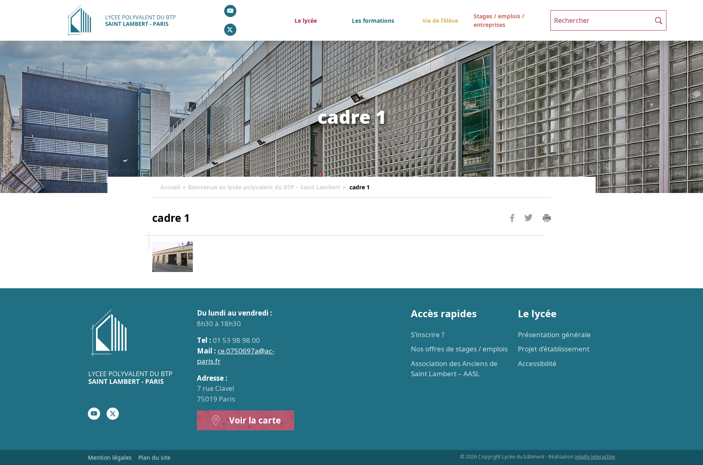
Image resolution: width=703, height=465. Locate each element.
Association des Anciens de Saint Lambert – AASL (454, 369)
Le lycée (306, 20)
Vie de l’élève (440, 20)
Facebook (512, 233)
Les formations (373, 20)
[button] (658, 20)
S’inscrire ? (427, 334)
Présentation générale (554, 334)
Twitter (528, 231)
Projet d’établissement (553, 348)
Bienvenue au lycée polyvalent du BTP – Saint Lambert (264, 187)
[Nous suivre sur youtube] (230, 11)
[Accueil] (137, 348)
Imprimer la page (547, 218)
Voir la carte (255, 420)
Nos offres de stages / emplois (459, 348)
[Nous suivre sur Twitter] (230, 30)
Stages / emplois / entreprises (499, 20)
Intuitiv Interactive (595, 456)
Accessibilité (537, 363)
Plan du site (154, 457)
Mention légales (110, 457)
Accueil (170, 187)
